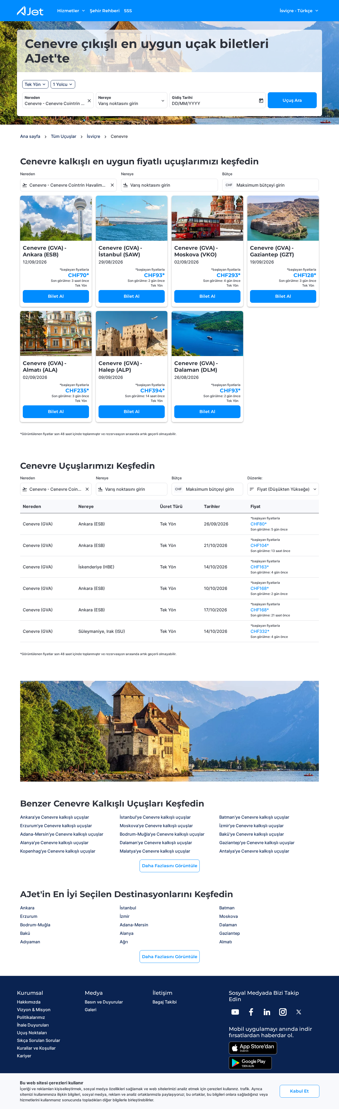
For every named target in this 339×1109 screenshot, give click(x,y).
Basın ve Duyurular (104, 1002)
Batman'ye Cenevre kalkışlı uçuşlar (254, 817)
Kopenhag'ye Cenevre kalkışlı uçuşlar (57, 851)
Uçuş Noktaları (32, 1032)
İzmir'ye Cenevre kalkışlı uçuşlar (251, 825)
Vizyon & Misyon (34, 1009)
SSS (128, 10)
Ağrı (124, 941)
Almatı (225, 941)
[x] (298, 1012)
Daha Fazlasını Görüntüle (169, 865)
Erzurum (28, 916)
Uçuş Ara (292, 100)
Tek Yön (33, 84)
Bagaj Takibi (165, 1002)
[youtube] (235, 1012)
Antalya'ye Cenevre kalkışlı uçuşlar (254, 851)
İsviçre (93, 136)
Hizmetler (71, 10)
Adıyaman (30, 941)
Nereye (104, 97)
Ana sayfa (30, 136)
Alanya (126, 933)
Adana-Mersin (134, 924)
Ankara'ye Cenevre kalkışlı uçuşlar (54, 817)
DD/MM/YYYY (186, 103)
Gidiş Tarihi (182, 97)
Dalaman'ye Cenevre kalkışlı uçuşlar (156, 842)
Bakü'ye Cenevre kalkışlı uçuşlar (251, 834)
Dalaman (228, 924)
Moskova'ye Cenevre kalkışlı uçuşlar (156, 825)
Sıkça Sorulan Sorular (38, 1040)
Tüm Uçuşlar (63, 136)
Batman (227, 907)
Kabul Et (299, 1091)
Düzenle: (254, 478)
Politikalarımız (31, 1017)
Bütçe (227, 174)
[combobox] (55, 103)
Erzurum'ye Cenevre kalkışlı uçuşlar (56, 825)
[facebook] (251, 1012)
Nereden (32, 97)
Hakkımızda (29, 1002)
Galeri (90, 1009)
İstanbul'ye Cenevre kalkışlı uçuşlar (155, 817)
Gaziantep (229, 933)
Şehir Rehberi (105, 10)
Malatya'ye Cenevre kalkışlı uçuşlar (155, 851)
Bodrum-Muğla (35, 924)
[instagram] (282, 1012)
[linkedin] (267, 1012)
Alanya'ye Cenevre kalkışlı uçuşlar (54, 842)
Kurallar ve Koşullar (36, 1048)
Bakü (25, 933)
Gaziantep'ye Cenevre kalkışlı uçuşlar (257, 842)
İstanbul (128, 907)
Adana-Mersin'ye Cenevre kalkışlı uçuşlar (61, 834)
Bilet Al (56, 296)
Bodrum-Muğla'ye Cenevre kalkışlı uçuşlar (162, 834)
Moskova (228, 916)
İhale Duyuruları (33, 1025)
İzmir (125, 916)
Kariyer (24, 1055)
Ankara (27, 907)
